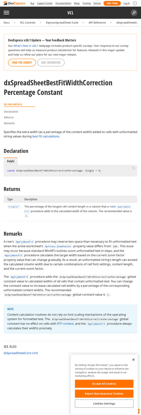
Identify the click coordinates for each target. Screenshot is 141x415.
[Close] (133, 360)
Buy (32, 3)
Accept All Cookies (104, 383)
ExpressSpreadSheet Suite (62, 22)
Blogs (77, 3)
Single (89, 170)
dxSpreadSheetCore (128, 22)
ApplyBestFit (24, 241)
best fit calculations (45, 136)
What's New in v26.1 (26, 45)
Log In (127, 3)
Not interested (51, 63)
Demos (97, 3)
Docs (7, 22)
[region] (104, 384)
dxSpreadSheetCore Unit (21, 353)
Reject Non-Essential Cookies (104, 393)
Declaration (11, 111)
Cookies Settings (104, 403)
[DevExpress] (15, 3)
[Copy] (133, 168)
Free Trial (112, 3)
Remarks (9, 123)
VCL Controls (27, 22)
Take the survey (22, 63)
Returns (9, 117)
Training (86, 3)
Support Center (45, 3)
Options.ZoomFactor (58, 246)
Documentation (63, 3)
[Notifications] (135, 3)
